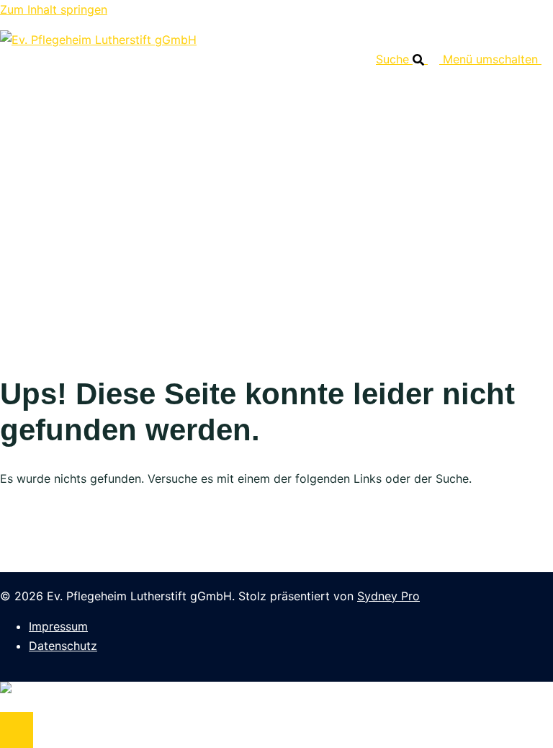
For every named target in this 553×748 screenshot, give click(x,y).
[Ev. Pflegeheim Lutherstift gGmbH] (98, 39)
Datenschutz (63, 645)
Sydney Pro (388, 596)
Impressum (58, 626)
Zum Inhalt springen (53, 9)
